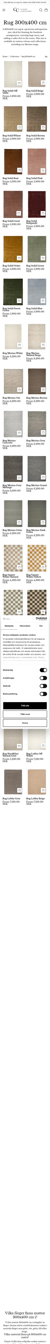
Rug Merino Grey (35, 441)
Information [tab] (25, 626)
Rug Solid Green (35, 266)
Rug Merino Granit (36, 485)
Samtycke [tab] (9, 626)
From (12, 97)
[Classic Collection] (25, 10)
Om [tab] (41, 626)
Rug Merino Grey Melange (12, 486)
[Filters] (46, 57)
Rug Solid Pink (34, 178)
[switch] (43, 678)
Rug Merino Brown (36, 398)
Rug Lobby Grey (11, 799)
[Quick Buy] (19, 83)
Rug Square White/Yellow (33, 576)
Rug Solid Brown (35, 136)
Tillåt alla (25, 706)
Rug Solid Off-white (10, 92)
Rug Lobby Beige (35, 799)
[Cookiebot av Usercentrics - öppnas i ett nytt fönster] (36, 618)
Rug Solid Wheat (12, 136)
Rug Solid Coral (11, 221)
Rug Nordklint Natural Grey (10, 755)
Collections (14, 56)
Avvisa (25, 723)
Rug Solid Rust (10, 178)
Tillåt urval (25, 714)
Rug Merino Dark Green (35, 531)
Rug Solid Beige (34, 91)
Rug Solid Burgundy (31, 222)
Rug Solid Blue (34, 309)
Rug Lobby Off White (34, 755)
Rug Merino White (13, 353)
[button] (40, 10)
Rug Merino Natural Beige (33, 354)
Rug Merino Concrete (9, 442)
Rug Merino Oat (11, 398)
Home (5, 56)
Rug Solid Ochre (11, 266)
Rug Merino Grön (12, 530)
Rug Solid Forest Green (11, 310)
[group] (25, 2)
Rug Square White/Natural (10, 576)
